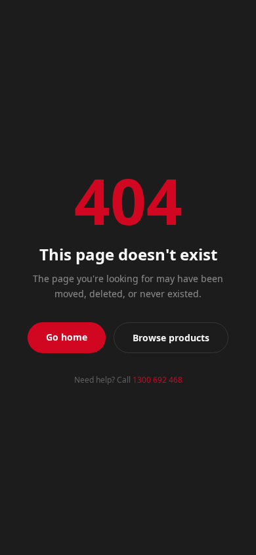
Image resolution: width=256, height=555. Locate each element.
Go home (66, 337)
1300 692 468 (157, 379)
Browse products (171, 337)
